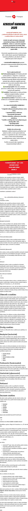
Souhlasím (9, 273)
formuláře (17, 324)
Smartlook (5, 410)
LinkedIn (5, 407)
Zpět (1, 417)
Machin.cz (14, 169)
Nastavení (21, 197)
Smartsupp (5, 412)
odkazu (1, 492)
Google (4, 405)
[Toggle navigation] (14, 6)
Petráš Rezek (18, 415)
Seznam (4, 409)
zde (16, 322)
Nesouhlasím (15, 197)
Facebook (5, 404)
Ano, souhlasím (8, 197)
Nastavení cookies (14, 165)
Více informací (3, 273)
